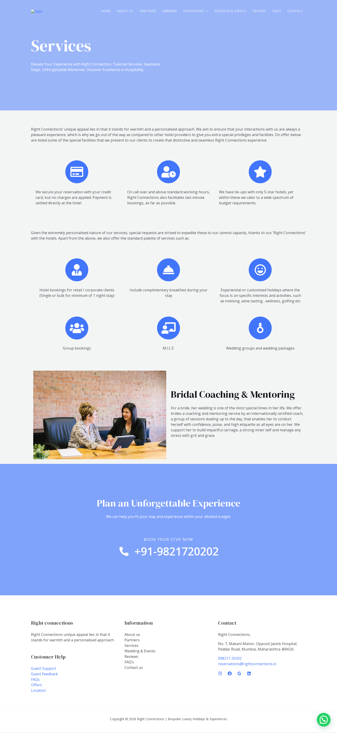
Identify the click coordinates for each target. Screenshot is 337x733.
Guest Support (43, 668)
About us (125, 11)
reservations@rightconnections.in (247, 663)
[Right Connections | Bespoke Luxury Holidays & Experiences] (36, 10)
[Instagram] (220, 673)
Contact (295, 11)
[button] (324, 720)
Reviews (259, 11)
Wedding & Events (230, 11)
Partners (148, 11)
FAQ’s (276, 11)
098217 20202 (230, 658)
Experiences (193, 11)
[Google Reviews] (239, 673)
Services (170, 11)
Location (38, 690)
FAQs (35, 679)
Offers (36, 684)
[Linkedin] (249, 673)
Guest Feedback (44, 673)
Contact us (133, 667)
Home (105, 11)
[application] (206, 11)
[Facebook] (230, 673)
